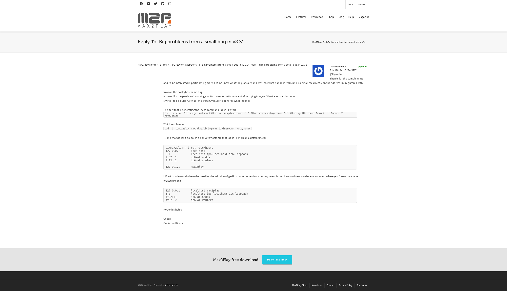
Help (351, 17)
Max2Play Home (147, 65)
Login (350, 4)
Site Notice (362, 285)
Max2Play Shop (299, 285)
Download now (277, 259)
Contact (331, 285)
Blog (341, 17)
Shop (331, 17)
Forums (163, 65)
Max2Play (316, 42)
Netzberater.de (171, 285)
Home (288, 17)
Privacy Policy (346, 285)
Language (361, 4)
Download (317, 17)
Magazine (363, 17)
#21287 (352, 70)
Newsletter (317, 285)
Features (301, 17)
